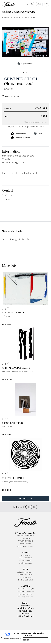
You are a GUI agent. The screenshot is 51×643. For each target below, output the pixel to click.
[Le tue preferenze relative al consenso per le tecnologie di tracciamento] (12, 638)
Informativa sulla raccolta (16, 639)
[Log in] (38, 4)
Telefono (20, 558)
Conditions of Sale (25, 608)
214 (4, 364)
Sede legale (20, 536)
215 (4, 419)
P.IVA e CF (21, 541)
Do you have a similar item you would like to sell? (25, 126)
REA (21, 544)
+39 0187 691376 (28, 591)
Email (21, 563)
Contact (25, 603)
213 (4, 308)
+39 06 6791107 (28, 575)
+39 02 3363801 (28, 558)
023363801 (7, 199)
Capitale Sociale (22, 546)
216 (4, 474)
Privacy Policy (25, 610)
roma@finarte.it (28, 580)
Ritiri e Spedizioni (25, 616)
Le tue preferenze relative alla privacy (28, 634)
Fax (20, 560)
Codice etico (25, 613)
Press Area (25, 605)
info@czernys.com (27, 597)
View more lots (25, 499)
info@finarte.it (8, 195)
